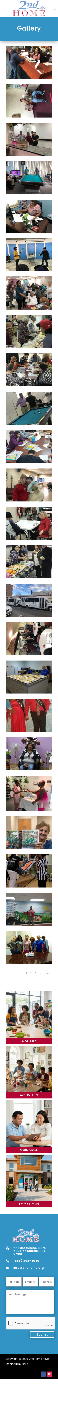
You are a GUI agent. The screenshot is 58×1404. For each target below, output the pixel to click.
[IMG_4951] (29, 116)
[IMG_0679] (29, 270)
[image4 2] (29, 385)
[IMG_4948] (29, 155)
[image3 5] (29, 462)
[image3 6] (29, 424)
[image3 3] (29, 539)
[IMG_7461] (29, 925)
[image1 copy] (29, 616)
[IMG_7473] (29, 963)
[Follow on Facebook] (43, 1374)
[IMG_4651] (29, 810)
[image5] (29, 347)
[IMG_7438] (29, 886)
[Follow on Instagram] (49, 1374)
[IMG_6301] (29, 78)
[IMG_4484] (29, 769)
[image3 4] (29, 500)
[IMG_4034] (29, 232)
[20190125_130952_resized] (29, 731)
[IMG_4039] (29, 193)
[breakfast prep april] (29, 692)
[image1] (29, 577)
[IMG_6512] (29, 848)
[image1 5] (29, 654)
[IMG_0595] (29, 309)
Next (48, 973)
